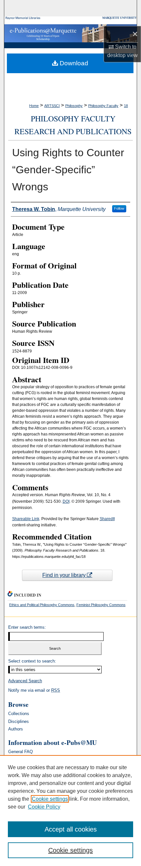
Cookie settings (50, 799)
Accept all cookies (71, 829)
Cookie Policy (44, 807)
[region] (70, 810)
